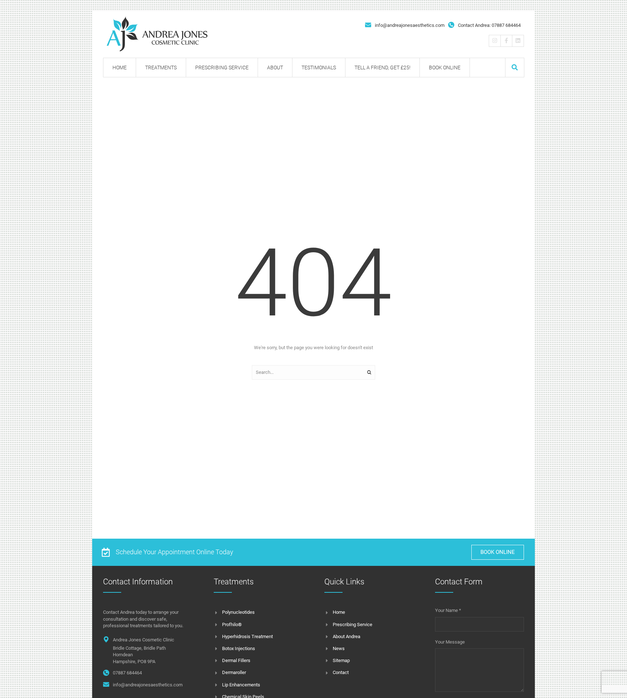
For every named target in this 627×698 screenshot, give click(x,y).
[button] (515, 67)
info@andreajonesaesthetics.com (409, 25)
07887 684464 (127, 672)
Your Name (448, 610)
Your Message (450, 642)
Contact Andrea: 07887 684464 (489, 25)
